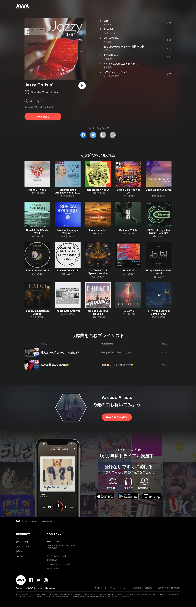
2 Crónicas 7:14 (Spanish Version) (98, 272)
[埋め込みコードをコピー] (113, 135)
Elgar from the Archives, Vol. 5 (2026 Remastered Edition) (67, 192)
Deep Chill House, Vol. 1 (159, 191)
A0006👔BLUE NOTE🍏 (55, 364)
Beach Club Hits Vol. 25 (128, 191)
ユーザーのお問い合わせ (57, 556)
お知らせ (20, 551)
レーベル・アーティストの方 (58, 564)
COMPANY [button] (54, 534)
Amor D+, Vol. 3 (37, 189)
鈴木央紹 (108, 41)
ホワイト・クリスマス (116, 72)
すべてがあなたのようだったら (121, 63)
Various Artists (50, 92)
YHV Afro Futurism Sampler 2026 (159, 312)
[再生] (82, 85)
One (106, 20)
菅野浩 (107, 50)
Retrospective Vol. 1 (37, 270)
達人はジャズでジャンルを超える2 (60, 352)
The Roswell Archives (67, 311)
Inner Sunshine (98, 230)
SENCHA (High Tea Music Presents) (158, 231)
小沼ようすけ (110, 33)
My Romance (111, 38)
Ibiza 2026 (128, 270)
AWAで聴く (42, 116)
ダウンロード (22, 541)
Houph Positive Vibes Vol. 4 (158, 272)
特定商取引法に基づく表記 (169, 588)
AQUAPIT (108, 24)
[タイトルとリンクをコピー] (103, 135)
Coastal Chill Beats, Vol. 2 (37, 231)
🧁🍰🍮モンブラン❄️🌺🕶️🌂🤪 (117, 364)
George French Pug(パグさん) (116, 352)
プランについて (23, 546)
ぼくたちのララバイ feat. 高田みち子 (124, 46)
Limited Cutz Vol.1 (67, 270)
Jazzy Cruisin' (47, 521)
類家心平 (108, 58)
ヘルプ (19, 556)
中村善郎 (108, 67)
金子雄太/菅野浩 (111, 75)
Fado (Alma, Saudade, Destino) (37, 312)
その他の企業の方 (54, 568)
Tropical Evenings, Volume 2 (68, 231)
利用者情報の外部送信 (142, 588)
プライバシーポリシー (118, 588)
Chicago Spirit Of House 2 (98, 312)
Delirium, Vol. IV (128, 230)
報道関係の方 (52, 560)
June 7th (109, 29)
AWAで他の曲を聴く (116, 417)
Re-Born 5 (128, 311)
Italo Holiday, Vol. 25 (98, 189)
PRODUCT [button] (23, 534)
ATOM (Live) (111, 55)
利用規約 (98, 588)
